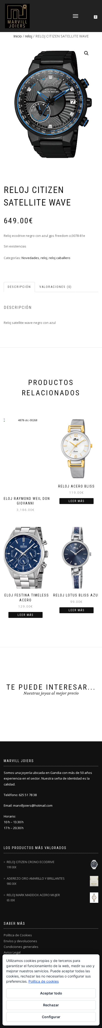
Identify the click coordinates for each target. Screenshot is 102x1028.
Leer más (76, 501)
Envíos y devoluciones (20, 941)
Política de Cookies (18, 935)
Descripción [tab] (19, 287)
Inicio (17, 36)
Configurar (51, 1017)
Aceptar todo (51, 993)
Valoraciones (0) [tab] (55, 287)
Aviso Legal (12, 952)
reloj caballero (59, 258)
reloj (28, 36)
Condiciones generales (21, 946)
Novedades (30, 258)
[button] (86, 53)
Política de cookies (43, 981)
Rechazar (51, 1005)
